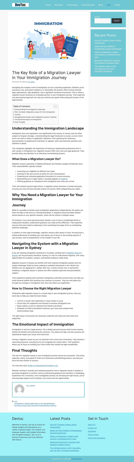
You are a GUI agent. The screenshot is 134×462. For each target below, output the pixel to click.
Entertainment (88, 5)
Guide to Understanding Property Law (43, 366)
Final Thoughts (20, 122)
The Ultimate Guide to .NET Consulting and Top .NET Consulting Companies (105, 68)
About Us (91, 425)
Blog (101, 5)
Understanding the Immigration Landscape (29, 109)
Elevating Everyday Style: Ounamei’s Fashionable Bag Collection (35, 405)
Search (97, 17)
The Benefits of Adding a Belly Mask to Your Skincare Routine (34, 403)
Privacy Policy (93, 435)
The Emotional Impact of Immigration (28, 119)
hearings (64, 179)
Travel (117, 5)
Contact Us (92, 428)
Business (59, 5)
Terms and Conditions (96, 438)
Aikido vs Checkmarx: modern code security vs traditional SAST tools (107, 54)
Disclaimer (92, 431)
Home (48, 5)
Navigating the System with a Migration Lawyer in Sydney (36, 117)
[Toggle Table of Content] (54, 106)
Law (108, 5)
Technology (72, 5)
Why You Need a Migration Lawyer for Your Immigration (35, 112)
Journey (18, 114)
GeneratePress (76, 459)
